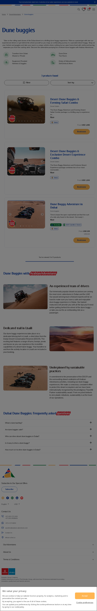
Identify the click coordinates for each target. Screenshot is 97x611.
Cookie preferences (84, 602)
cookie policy (19, 607)
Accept (85, 596)
